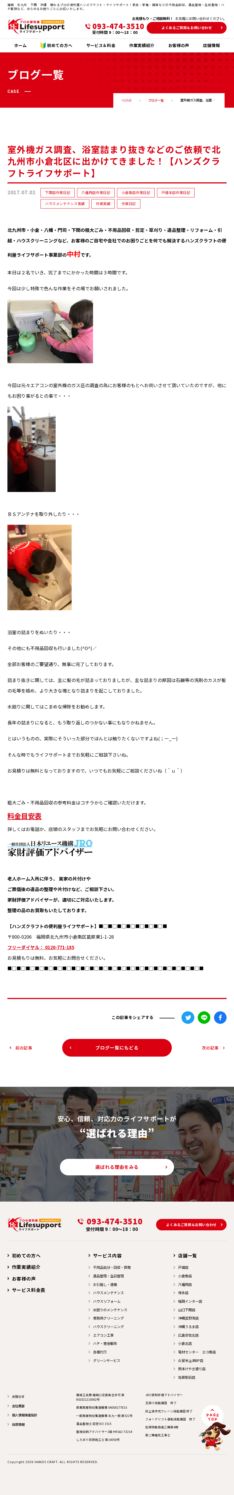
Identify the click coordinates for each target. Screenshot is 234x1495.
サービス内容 (107, 1255)
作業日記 (129, 203)
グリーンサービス (106, 1360)
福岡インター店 (190, 1301)
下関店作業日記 (57, 192)
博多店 (183, 1292)
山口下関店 (186, 1309)
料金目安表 (24, 816)
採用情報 (18, 1424)
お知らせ (18, 1396)
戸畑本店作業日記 (176, 192)
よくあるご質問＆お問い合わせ (187, 27)
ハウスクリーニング (108, 1326)
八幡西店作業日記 (95, 192)
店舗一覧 (187, 1255)
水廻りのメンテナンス (110, 1309)
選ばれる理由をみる (116, 1167)
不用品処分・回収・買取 (112, 1267)
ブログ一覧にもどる (116, 1047)
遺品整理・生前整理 (108, 1275)
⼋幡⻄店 (185, 1284)
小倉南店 (185, 1275)
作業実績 (103, 203)
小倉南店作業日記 (136, 192)
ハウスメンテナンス (108, 1292)
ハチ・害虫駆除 (105, 1343)
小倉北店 (185, 1343)
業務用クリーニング (108, 1318)
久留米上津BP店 (190, 1360)
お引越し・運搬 (105, 1284)
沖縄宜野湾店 (188, 1318)
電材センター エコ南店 (197, 1352)
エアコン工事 (103, 1335)
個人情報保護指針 (24, 1415)
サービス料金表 (28, 1290)
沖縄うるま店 (188, 1326)
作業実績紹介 (26, 1267)
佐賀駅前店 (186, 1377)
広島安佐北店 (188, 1335)
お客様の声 (24, 1278)
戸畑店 (183, 1267)
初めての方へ (26, 1255)
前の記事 (23, 1048)
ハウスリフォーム (106, 1301)
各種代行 (100, 1352)
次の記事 (210, 1048)
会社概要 (18, 1406)
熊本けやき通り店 (191, 1368)
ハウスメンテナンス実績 (65, 203)
